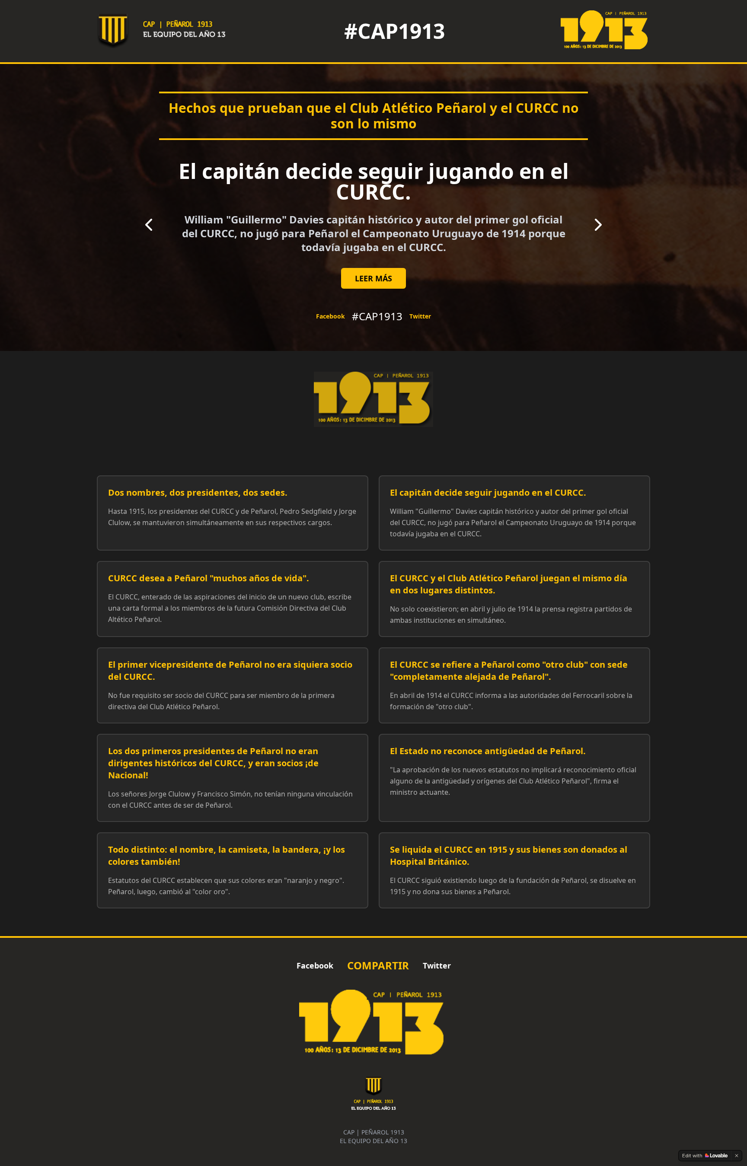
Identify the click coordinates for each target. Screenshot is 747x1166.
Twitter (420, 316)
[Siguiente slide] (598, 224)
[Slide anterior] (148, 224)
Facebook (330, 316)
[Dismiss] (736, 1155)
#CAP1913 (394, 31)
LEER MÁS (373, 278)
